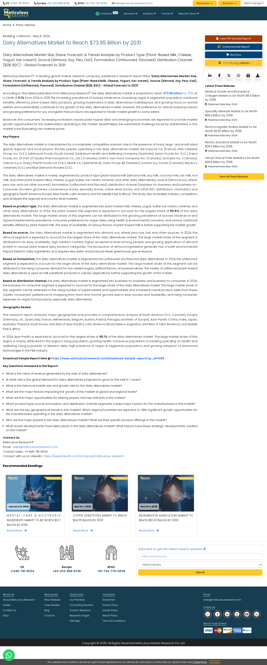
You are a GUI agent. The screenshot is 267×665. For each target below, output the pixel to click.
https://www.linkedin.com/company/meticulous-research (84, 456)
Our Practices (77, 599)
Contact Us (9, 610)
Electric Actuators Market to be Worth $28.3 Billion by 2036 (231, 144)
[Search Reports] (249, 63)
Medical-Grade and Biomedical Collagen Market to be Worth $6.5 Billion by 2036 (232, 96)
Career (7, 605)
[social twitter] (237, 614)
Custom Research (80, 610)
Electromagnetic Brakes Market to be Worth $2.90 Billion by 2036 (231, 129)
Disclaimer (108, 599)
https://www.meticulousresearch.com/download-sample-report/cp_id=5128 (107, 358)
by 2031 (178, 93)
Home (7, 25)
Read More (15, 530)
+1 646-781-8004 (19, 3)
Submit (200, 572)
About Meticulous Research (19, 599)
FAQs (6, 615)
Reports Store (187, 13)
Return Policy (109, 615)
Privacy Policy (110, 605)
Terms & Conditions (113, 620)
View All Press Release (233, 176)
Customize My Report (236, 47)
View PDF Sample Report (235, 38)
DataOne (108, 13)
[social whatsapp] (207, 614)
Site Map (75, 620)
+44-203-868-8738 (57, 3)
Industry (148, 13)
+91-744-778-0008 (96, 3)
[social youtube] (247, 614)
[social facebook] (217, 614)
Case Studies (52, 605)
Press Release (52, 599)
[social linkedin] (227, 614)
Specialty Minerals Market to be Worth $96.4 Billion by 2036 (231, 113)
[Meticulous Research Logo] (15, 13)
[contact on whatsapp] (9, 655)
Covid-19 (49, 615)
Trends (166, 13)
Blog (47, 610)
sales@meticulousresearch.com (134, 3)
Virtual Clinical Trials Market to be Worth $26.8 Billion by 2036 (232, 160)
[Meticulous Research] (209, 75)
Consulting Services (81, 605)
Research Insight (79, 615)
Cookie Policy (200, 662)
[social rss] (256, 614)
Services (129, 13)
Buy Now (235, 55)
